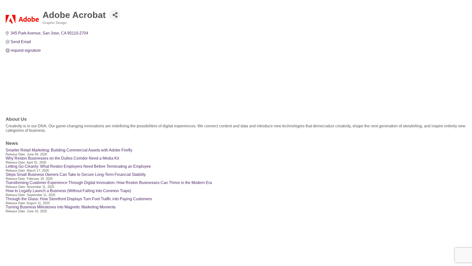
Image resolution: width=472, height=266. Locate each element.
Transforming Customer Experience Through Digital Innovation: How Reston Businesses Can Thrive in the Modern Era (109, 183)
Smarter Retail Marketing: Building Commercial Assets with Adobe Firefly (69, 150)
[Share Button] (114, 14)
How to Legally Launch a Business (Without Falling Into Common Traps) (68, 191)
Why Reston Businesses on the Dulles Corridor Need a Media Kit (62, 158)
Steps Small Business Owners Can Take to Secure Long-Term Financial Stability (76, 174)
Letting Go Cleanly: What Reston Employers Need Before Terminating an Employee (78, 166)
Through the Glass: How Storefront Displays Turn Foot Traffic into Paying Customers (79, 199)
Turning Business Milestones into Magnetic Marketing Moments (61, 207)
